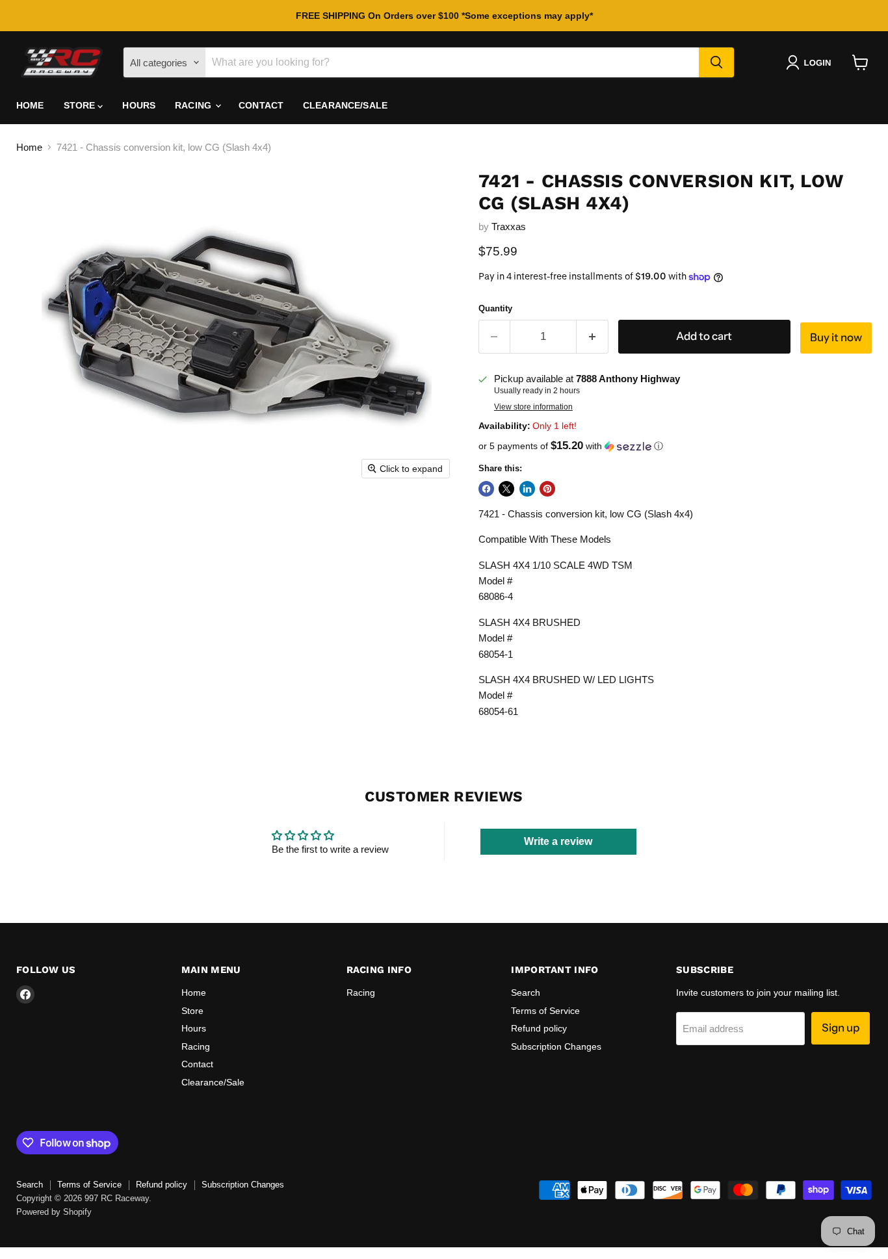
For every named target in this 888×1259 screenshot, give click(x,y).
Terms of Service (545, 1011)
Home (30, 105)
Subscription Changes (556, 1046)
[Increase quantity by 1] (592, 336)
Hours (138, 105)
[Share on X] (506, 489)
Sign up (840, 1027)
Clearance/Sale (345, 105)
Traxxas (508, 226)
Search (525, 992)
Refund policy (539, 1028)
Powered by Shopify (54, 1212)
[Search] (716, 62)
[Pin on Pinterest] (547, 489)
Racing (194, 105)
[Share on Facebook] (486, 489)
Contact (261, 105)
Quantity (495, 308)
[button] (811, 62)
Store (81, 105)
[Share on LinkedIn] (527, 489)
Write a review (558, 841)
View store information (533, 406)
